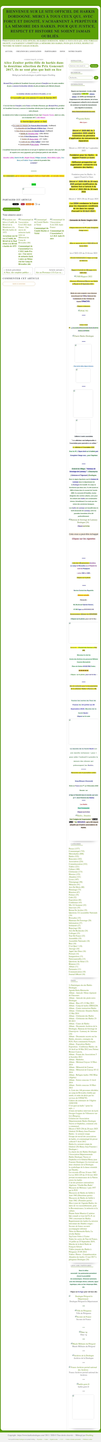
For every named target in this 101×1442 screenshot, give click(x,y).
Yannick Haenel (39, 131)
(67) (74, 892)
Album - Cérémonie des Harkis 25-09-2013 (83, 1019)
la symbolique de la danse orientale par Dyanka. (83, 1168)
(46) (75, 900)
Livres (40, 60)
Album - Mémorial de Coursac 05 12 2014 (83, 1071)
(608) (76, 853)
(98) (76, 882)
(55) (74, 894)
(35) (74, 907)
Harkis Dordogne (20, 1439)
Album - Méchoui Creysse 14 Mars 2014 (83, 1063)
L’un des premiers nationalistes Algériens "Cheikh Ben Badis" (81, 1183)
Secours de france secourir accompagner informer (79, 1227)
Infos (62, 51)
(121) (75, 876)
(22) (77, 935)
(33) (75, 917)
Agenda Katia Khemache (79, 990)
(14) (74, 953)
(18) (79, 941)
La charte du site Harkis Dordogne (82, 1151)
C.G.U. (62, 1439)
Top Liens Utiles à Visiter (79, 1236)
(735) (77, 851)
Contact (46, 1439)
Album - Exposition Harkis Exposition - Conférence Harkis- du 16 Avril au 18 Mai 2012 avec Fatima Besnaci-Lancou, (83, 1048)
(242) (75, 858)
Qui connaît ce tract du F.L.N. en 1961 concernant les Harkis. (82, 1217)
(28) (80, 920)
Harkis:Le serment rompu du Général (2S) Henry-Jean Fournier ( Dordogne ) (83, 1146)
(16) (74, 948)
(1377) (74, 848)
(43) (75, 902)
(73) (75, 889)
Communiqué (30, 60)
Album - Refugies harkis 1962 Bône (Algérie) (83, 1076)
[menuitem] (9, 51)
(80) (76, 887)
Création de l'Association (28, 51)
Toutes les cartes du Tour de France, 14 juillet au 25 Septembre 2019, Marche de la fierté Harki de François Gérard (83, 1243)
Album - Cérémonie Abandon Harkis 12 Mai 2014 (83, 1012)
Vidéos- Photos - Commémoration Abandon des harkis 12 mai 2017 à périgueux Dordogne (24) (82, 1257)
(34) (83, 914)
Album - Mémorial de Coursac (81, 1067)
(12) (74, 964)
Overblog (89, 1435)
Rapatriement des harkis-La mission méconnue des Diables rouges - (83, 1222)
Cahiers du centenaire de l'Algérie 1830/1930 (82, 1101)
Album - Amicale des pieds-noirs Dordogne (82, 999)
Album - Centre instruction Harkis (82, 1008)
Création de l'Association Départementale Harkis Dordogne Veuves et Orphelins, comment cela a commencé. (83, 1122)
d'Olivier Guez (41, 128)
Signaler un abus (54, 1439)
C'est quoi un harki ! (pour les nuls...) (81, 1106)
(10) (77, 971)
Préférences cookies (87, 1439)
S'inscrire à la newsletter (11, 209)
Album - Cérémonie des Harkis (81, 1015)
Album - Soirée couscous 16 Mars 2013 (82, 1086)
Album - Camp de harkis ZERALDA (83, 1005)
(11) (73, 966)
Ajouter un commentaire (19, 284)
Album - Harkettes (76, 1059)
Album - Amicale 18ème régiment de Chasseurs (82, 994)
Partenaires (50, 51)
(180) (74, 869)
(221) (74, 866)
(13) (76, 956)
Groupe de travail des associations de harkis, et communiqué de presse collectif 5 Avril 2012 (83, 1139)
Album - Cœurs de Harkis (79, 1023)
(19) (75, 938)
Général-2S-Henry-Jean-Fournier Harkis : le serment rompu (82, 1132)
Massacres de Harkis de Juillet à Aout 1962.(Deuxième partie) (82, 1194)
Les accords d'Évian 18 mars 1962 (82, 1172)
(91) (74, 884)
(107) (74, 879)
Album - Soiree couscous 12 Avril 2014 (82, 1081)
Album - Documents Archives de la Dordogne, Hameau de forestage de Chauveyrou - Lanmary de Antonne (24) (83, 1030)
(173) (75, 871)
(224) (76, 861)
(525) (74, 856)
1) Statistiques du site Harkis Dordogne (80, 986)
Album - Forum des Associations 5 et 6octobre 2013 (83, 1055)
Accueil (9, 51)
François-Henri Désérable (39, 125)
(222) (78, 864)
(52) (73, 897)
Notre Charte (75, 51)
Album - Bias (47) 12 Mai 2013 (81, 1003)
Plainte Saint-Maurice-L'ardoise (82, 1213)
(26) (75, 928)
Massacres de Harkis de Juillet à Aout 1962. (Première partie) (82, 1199)
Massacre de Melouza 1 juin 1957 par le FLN (82, 1189)
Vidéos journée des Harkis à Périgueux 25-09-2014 (80, 1250)
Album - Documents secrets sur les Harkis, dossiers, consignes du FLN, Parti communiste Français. (83, 1039)
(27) (75, 923)
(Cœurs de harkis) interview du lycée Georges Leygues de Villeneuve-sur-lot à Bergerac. (83, 1113)
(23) (74, 933)
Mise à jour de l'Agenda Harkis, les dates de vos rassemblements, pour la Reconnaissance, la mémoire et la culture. (83, 1207)
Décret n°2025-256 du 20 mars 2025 (83, 1128)
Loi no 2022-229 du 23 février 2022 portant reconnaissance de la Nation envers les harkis (83, 1177)
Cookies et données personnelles (73, 1439)
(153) (74, 874)
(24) (78, 930)
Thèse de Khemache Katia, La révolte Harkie (81, 1232)
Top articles (39, 1439)
